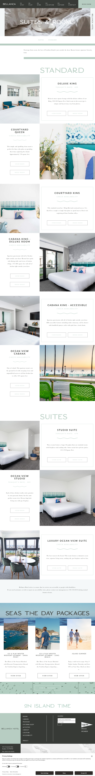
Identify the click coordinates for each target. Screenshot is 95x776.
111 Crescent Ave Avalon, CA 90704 (7, 748)
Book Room (78, 113)
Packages (26, 722)
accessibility (27, 735)
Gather (61, 4)
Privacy (25, 740)
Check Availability (19, 136)
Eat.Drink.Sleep (28, 724)
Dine (39, 4)
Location (50, 4)
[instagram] (2, 22)
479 (76, 433)
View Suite (56, 460)
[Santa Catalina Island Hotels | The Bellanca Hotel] (10, 728)
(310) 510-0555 (9, 751)
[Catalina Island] (87, 724)
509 (29, 482)
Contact (72, 4)
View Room (56, 113)
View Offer (16, 676)
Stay (22, 4)
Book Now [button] (86, 4)
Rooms (25, 716)
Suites (41, 40)
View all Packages (47, 688)
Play (31, 4)
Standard (52, 40)
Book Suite (77, 460)
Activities (26, 727)
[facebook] (2, 21)
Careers (26, 719)
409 (76, 87)
